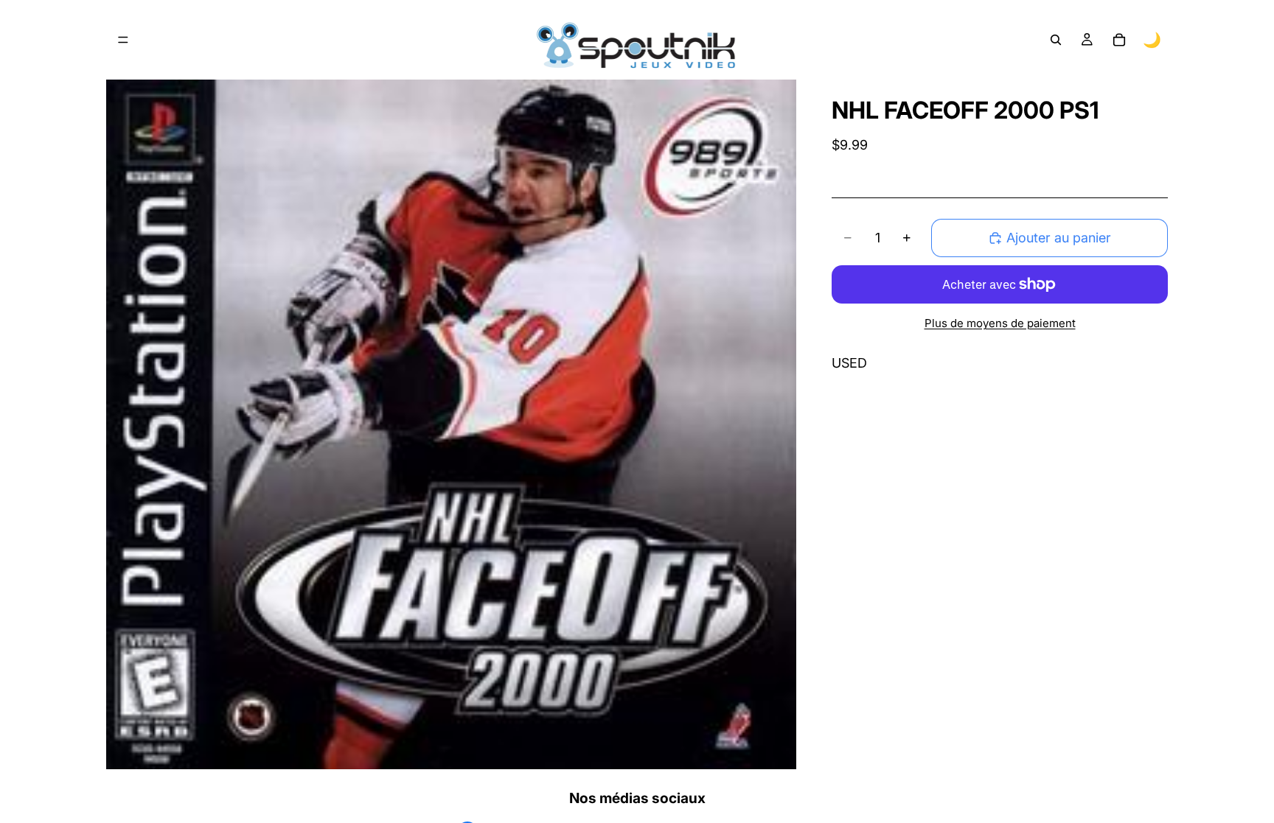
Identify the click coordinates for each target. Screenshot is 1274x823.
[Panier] (1119, 40)
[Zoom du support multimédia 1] (451, 424)
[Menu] (123, 40)
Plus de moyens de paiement (1000, 323)
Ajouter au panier (1058, 237)
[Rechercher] (1056, 40)
